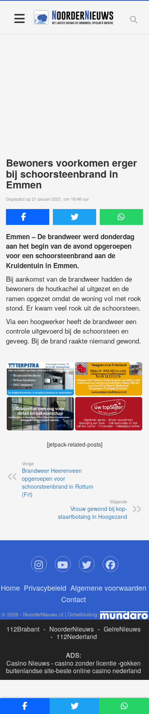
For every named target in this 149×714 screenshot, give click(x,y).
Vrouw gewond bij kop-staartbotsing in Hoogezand (92, 509)
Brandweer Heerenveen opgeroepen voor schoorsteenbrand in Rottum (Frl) (57, 479)
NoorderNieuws (71, 628)
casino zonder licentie (85, 663)
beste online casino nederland (98, 670)
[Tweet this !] (74, 217)
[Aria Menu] (19, 18)
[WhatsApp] (121, 217)
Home (10, 587)
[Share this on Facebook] (27, 217)
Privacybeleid (45, 587)
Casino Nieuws (28, 663)
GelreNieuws (122, 628)
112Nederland (76, 636)
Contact (73, 599)
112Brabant (22, 628)
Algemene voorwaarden (108, 587)
